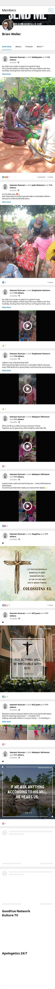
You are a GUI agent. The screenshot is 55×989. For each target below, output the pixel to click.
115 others (19, 293)
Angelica (36, 534)
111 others (19, 419)
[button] (6, 177)
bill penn (36, 613)
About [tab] (18, 46)
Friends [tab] (29, 46)
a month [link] (13, 62)
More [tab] (39, 46)
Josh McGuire (38, 185)
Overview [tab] (6, 46)
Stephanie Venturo (41, 290)
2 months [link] (13, 296)
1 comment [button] (41, 177)
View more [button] (6, 74)
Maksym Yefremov (41, 416)
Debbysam (37, 57)
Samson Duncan (17, 57)
